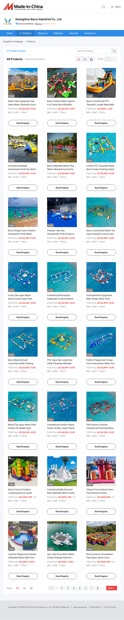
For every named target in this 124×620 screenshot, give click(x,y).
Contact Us (90, 33)
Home (9, 33)
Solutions (58, 33)
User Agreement (80, 607)
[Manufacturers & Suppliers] (23, 6)
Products (26, 33)
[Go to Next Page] (114, 59)
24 (17, 588)
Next (110, 588)
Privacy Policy (110, 607)
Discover (73, 33)
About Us (42, 33)
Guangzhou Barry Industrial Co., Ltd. (38, 19)
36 (24, 588)
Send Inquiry (22, 123)
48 (31, 588)
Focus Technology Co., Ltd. (41, 607)
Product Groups (17, 50)
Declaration (95, 607)
